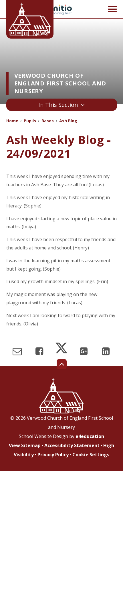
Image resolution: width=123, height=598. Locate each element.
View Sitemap (25, 445)
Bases (47, 120)
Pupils (30, 120)
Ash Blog (68, 120)
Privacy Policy (53, 454)
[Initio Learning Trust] (61, 10)
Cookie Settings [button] (90, 454)
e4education (90, 436)
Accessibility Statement (72, 445)
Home (12, 120)
